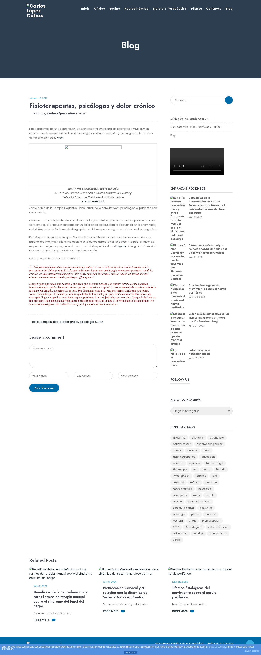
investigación (181, 476)
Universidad (180, 533)
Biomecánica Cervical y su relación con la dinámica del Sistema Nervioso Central (208, 248)
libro (214, 476)
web (60, 137)
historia (220, 469)
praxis (74, 322)
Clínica (99, 8)
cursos (177, 450)
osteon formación (199, 501)
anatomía (179, 437)
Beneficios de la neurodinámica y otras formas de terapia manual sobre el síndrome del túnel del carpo (207, 205)
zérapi (177, 540)
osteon (177, 501)
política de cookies (216, 647)
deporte (192, 450)
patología (179, 514)
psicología (87, 322)
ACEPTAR (130, 652)
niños (196, 495)
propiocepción (211, 520)
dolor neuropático (184, 457)
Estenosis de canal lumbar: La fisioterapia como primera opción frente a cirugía (209, 317)
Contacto (213, 8)
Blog (229, 8)
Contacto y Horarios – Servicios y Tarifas (195, 127)
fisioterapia (61, 322)
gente (206, 469)
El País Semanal (93, 201)
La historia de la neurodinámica (199, 352)
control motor (182, 444)
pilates (195, 514)
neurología (205, 488)
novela (210, 495)
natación (211, 482)
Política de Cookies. (220, 644)
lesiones (201, 476)
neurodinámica (182, 488)
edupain (46, 322)
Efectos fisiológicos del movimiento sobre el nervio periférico (207, 288)
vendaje (198, 533)
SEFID (99, 322)
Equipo (115, 8)
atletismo (198, 437)
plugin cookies (252, 651)
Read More (42, 620)
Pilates (196, 8)
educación (208, 457)
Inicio (85, 8)
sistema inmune (218, 527)
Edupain (120, 246)
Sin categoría (194, 527)
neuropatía (180, 495)
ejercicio (194, 463)
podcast (211, 514)
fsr (194, 469)
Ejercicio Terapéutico (170, 8)
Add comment (44, 388)
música (194, 482)
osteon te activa (183, 508)
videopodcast (218, 533)
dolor (82, 113)
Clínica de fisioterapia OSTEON (189, 118)
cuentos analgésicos (209, 444)
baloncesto (217, 437)
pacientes (206, 508)
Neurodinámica (136, 8)
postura (178, 520)
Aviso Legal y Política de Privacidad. (179, 644)
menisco (178, 482)
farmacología (214, 463)
